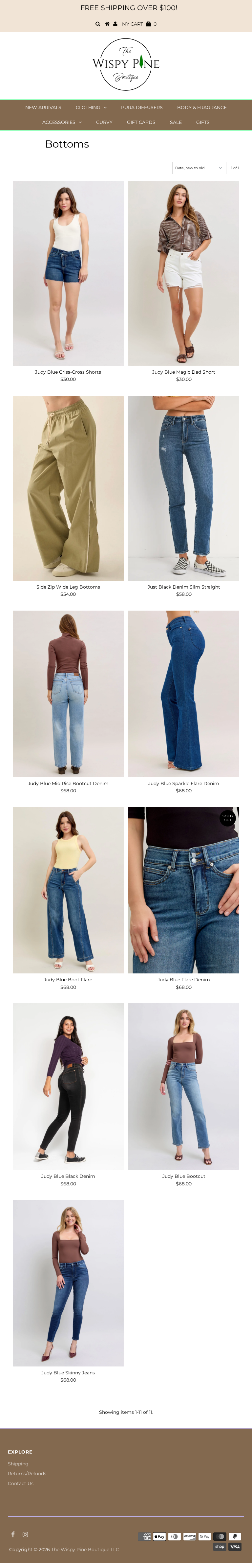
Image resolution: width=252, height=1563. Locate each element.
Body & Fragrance (202, 107)
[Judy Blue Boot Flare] (68, 890)
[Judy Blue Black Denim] (68, 1086)
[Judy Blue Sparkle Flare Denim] (183, 694)
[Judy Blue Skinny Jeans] (68, 1283)
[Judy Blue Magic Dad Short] (183, 273)
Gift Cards (141, 122)
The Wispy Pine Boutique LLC (85, 1549)
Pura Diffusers (142, 107)
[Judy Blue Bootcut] (183, 1086)
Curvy (104, 122)
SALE (176, 122)
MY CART (139, 24)
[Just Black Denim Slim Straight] (183, 488)
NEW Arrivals (43, 107)
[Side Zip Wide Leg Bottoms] (68, 488)
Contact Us (20, 1483)
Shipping (18, 1464)
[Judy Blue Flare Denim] (183, 890)
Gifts (203, 122)
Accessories (58, 122)
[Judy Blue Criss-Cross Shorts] (68, 273)
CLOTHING (88, 107)
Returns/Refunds (27, 1474)
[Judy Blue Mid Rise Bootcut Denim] (68, 694)
